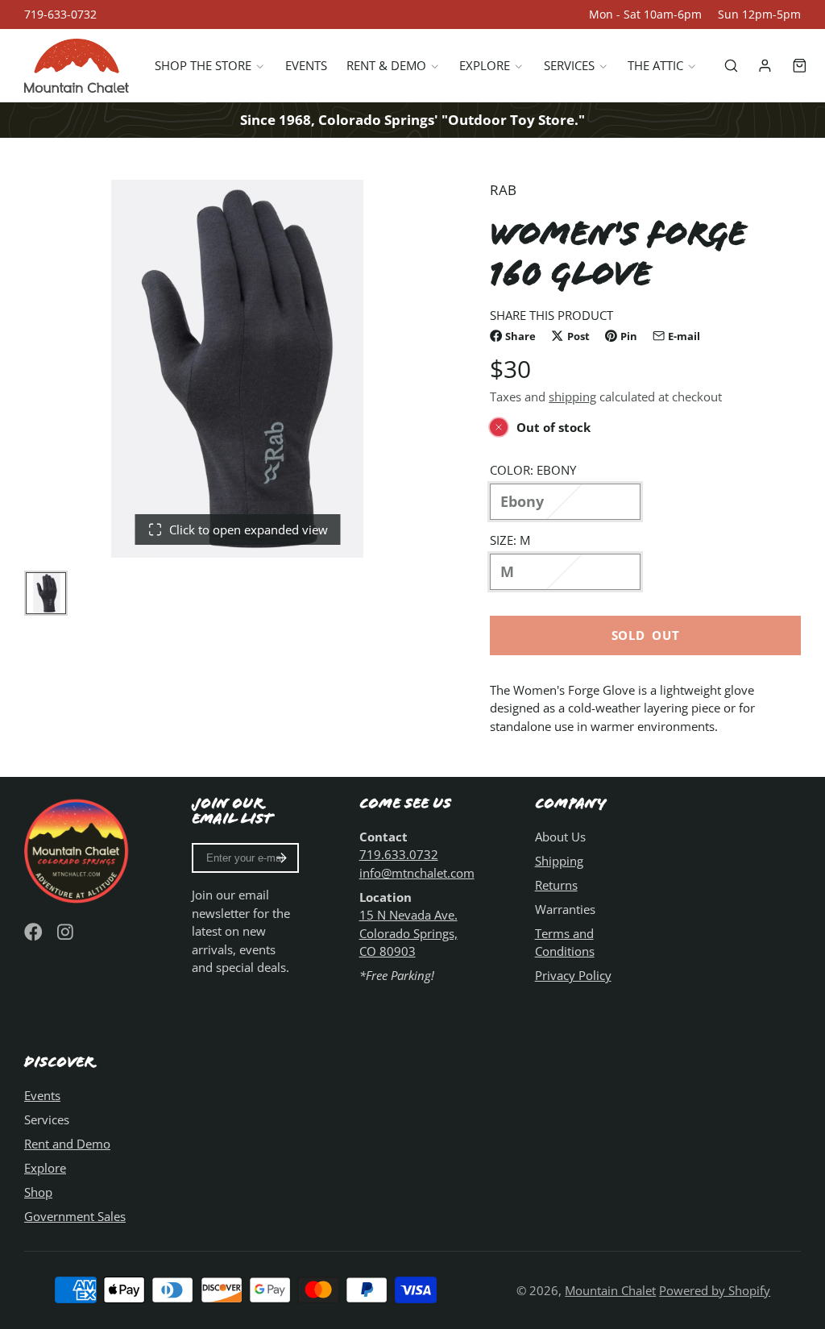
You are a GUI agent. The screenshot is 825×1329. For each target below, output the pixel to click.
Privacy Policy (573, 975)
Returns (556, 885)
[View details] (77, 849)
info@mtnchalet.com (417, 873)
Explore (484, 65)
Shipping (559, 861)
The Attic (655, 65)
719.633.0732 (398, 854)
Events (306, 65)
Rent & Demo (386, 65)
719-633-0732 (60, 14)
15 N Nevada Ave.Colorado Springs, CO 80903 (408, 933)
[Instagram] (66, 932)
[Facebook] (33, 932)
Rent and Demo (67, 1144)
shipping (572, 396)
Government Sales (75, 1216)
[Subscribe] (281, 858)
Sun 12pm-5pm (759, 14)
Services (569, 65)
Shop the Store (203, 65)
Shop (38, 1192)
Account (765, 65)
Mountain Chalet (610, 1290)
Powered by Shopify (714, 1290)
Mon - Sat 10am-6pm (645, 14)
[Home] (76, 66)
